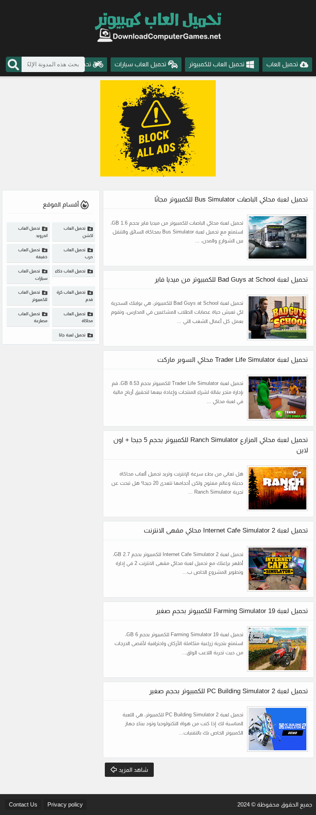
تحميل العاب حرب (78, 253)
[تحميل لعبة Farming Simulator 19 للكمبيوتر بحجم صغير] (277, 649)
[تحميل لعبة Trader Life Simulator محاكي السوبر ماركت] (277, 397)
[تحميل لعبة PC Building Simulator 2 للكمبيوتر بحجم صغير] (277, 729)
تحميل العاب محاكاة (78, 317)
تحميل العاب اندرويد (32, 232)
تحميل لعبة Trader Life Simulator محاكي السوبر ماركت (232, 359)
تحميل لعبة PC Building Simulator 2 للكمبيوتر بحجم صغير (228, 691)
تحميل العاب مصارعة (32, 317)
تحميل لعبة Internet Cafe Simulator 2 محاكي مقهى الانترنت (226, 530)
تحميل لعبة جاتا (72, 335)
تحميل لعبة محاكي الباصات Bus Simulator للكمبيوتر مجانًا (231, 199)
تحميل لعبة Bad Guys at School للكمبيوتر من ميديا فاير (231, 279)
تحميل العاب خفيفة (32, 253)
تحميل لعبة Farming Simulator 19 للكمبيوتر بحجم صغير (232, 611)
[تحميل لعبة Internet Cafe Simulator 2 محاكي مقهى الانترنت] (277, 569)
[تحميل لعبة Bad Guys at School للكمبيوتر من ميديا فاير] (277, 317)
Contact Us (23, 804)
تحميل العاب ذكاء (70, 271)
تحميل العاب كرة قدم (75, 296)
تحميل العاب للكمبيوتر (32, 296)
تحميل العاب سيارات (32, 275)
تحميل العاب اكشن (78, 232)
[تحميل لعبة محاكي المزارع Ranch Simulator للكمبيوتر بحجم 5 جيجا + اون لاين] (277, 488)
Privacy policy (65, 804)
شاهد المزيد (133, 769)
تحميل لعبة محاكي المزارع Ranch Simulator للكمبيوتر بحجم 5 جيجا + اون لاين (210, 445)
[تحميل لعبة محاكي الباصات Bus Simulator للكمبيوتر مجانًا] (277, 237)
